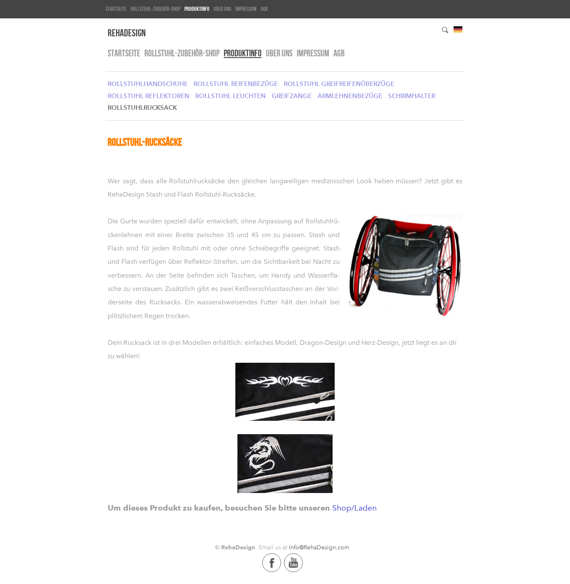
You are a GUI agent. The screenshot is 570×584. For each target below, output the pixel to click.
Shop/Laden (354, 508)
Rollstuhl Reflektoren (148, 96)
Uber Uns (222, 8)
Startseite (116, 8)
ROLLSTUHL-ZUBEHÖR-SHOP (155, 8)
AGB (264, 8)
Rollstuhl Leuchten (230, 96)
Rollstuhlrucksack (142, 107)
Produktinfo (196, 8)
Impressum (246, 8)
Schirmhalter (411, 96)
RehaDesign (127, 33)
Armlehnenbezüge (350, 96)
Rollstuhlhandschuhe (148, 84)
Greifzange (292, 96)
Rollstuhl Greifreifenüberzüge (339, 84)
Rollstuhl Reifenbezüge (236, 84)
